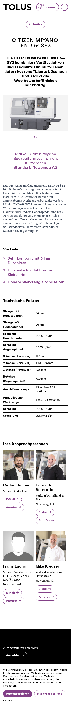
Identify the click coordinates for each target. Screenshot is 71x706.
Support (51, 7)
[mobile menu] (64, 7)
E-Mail (10, 499)
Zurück (37, 24)
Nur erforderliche (49, 694)
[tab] (34, 137)
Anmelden (13, 655)
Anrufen (12, 507)
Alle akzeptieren (17, 694)
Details (7, 700)
